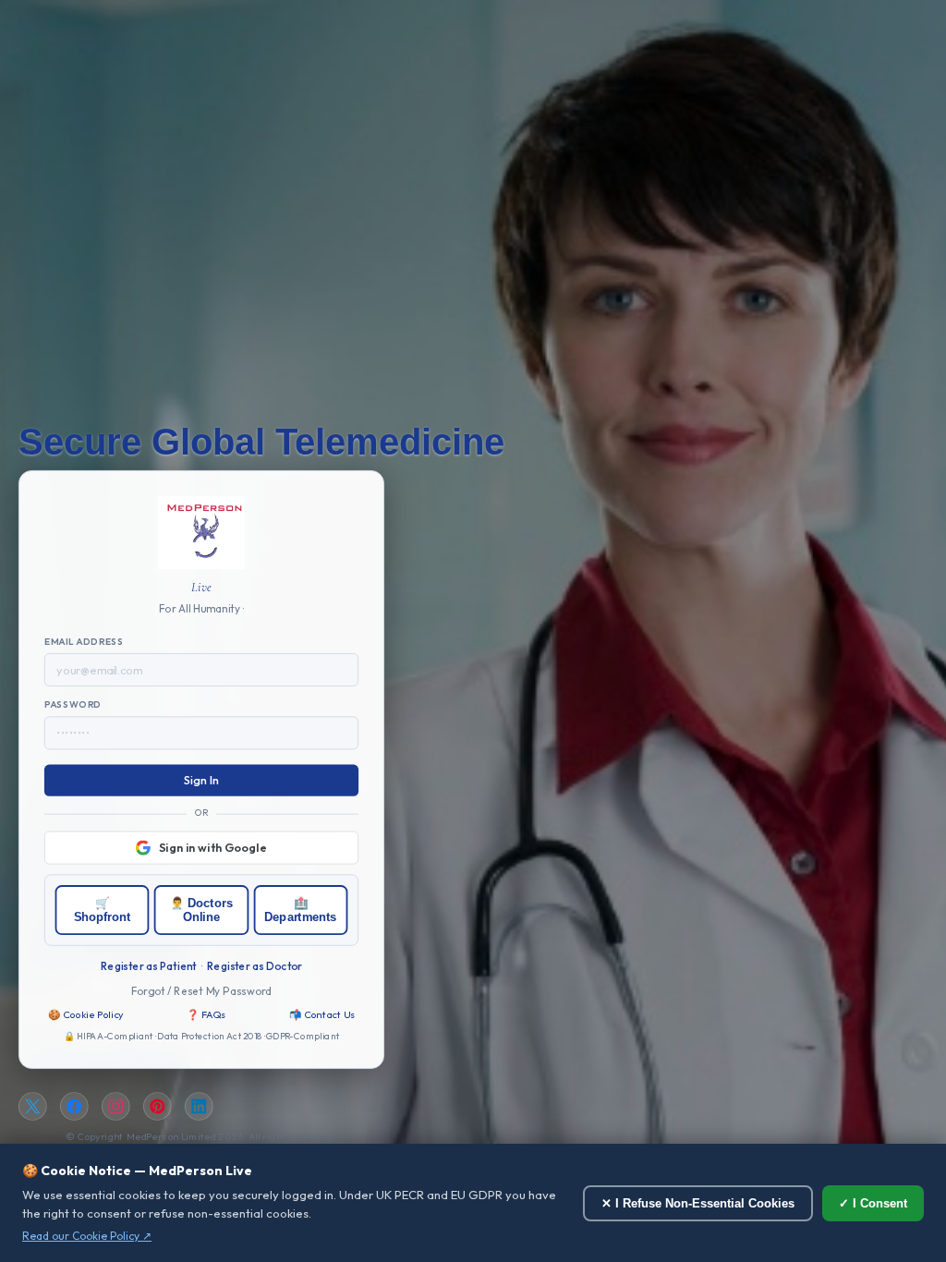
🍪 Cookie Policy (86, 1014)
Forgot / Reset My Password (202, 990)
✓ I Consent (873, 1203)
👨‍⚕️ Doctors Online (201, 910)
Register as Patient (148, 965)
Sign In (202, 780)
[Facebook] (74, 1107)
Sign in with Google (213, 847)
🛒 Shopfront (102, 910)
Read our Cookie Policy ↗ (87, 1236)
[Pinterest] (157, 1107)
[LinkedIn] (199, 1107)
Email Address (84, 643)
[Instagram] (116, 1107)
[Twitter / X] (32, 1107)
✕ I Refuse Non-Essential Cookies (697, 1203)
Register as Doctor (254, 965)
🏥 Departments (300, 910)
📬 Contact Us (322, 1014)
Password (73, 705)
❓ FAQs (206, 1014)
